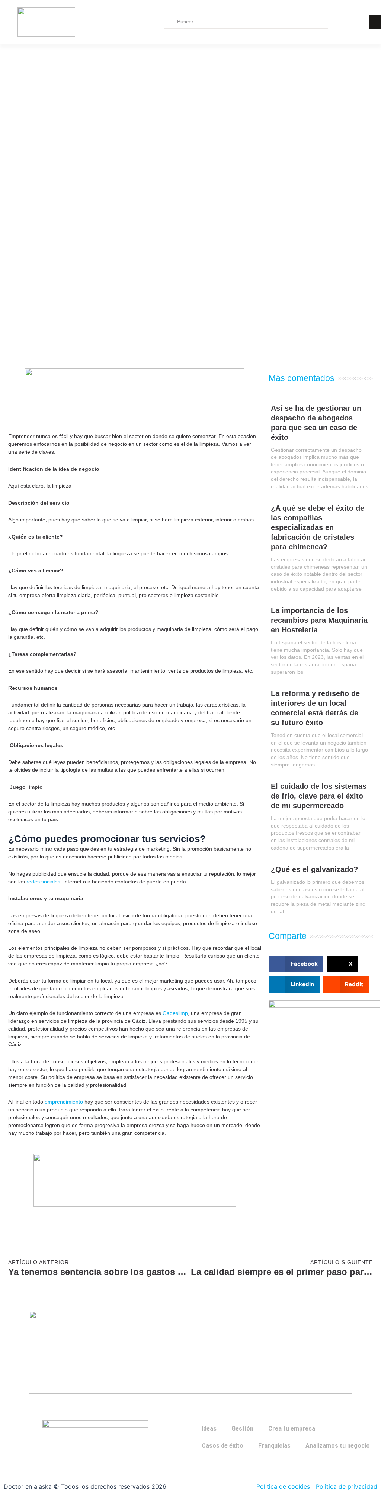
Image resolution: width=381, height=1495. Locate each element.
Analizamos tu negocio (337, 1445)
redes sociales (43, 882)
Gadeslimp (175, 1013)
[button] (296, 964)
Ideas (209, 1428)
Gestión (242, 1428)
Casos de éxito (222, 1445)
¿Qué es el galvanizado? (314, 869)
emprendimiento (64, 1102)
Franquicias (274, 1445)
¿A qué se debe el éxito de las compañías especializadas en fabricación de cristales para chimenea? (317, 527)
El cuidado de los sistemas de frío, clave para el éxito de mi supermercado (318, 796)
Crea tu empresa (291, 1428)
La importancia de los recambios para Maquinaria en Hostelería (319, 620)
